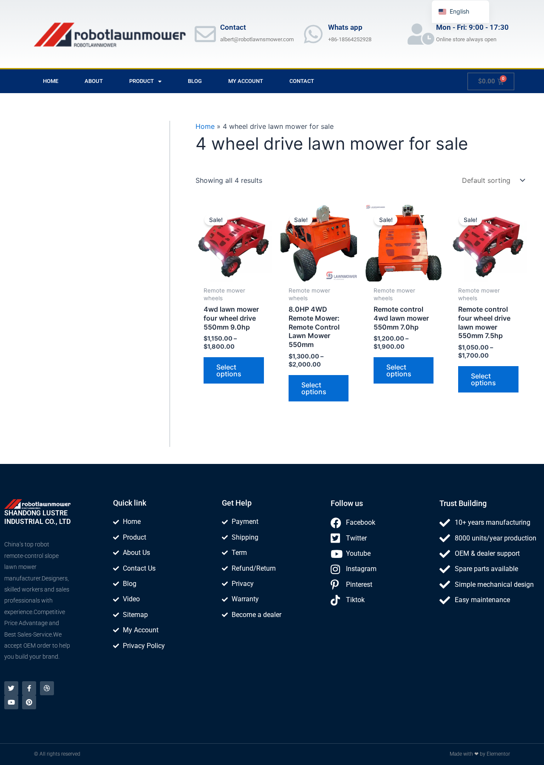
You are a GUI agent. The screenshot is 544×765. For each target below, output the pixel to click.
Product (141, 81)
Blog (195, 81)
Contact (301, 81)
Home (50, 81)
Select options (228, 370)
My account (245, 81)
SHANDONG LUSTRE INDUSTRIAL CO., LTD (37, 517)
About (94, 81)
